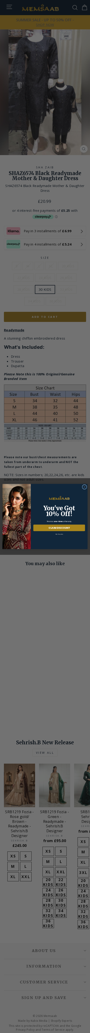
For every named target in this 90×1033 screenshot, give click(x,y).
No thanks (59, 534)
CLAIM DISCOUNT (59, 528)
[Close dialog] (84, 487)
